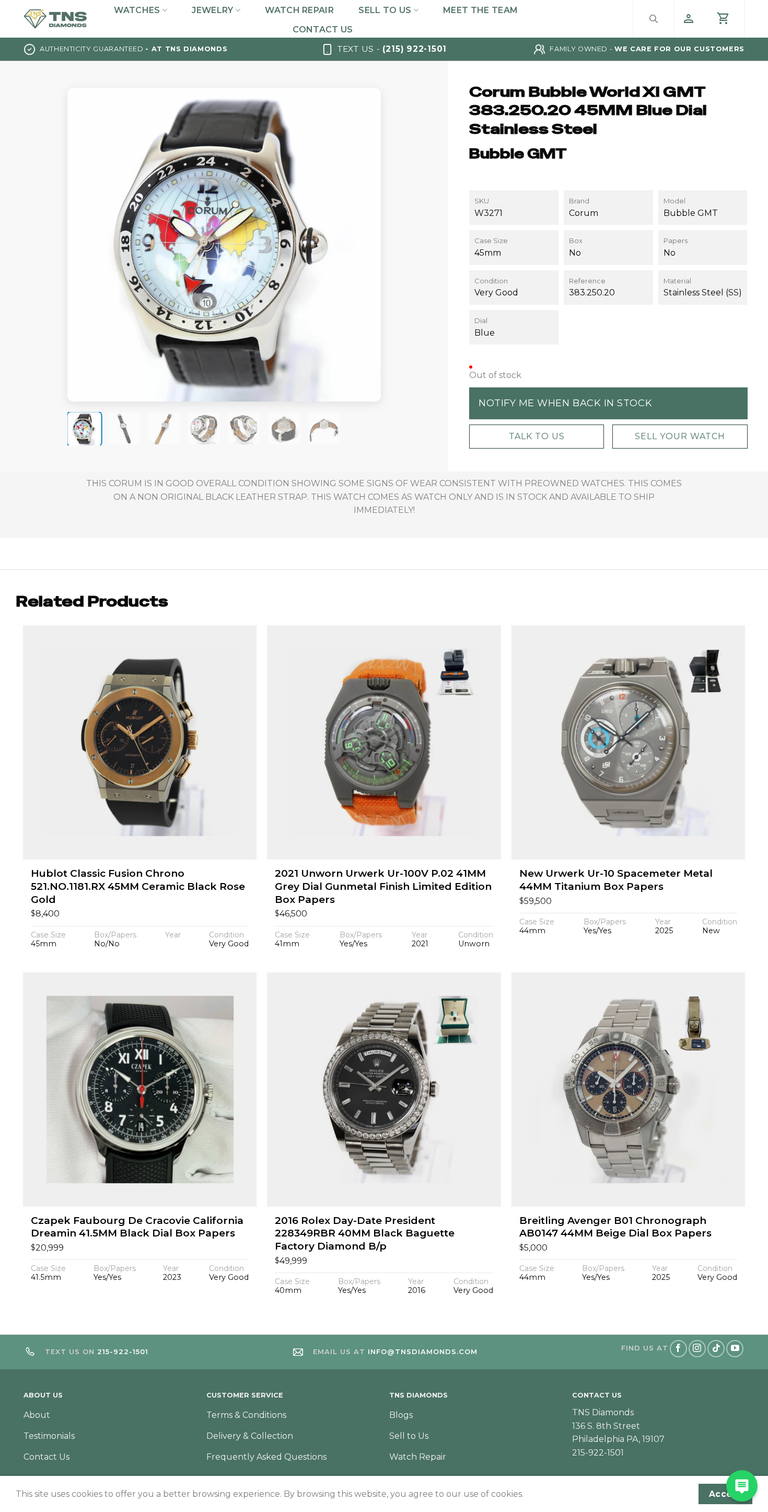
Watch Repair (299, 10)
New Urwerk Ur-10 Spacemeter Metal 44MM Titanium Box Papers (616, 879)
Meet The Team (480, 10)
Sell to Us (384, 10)
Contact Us (323, 30)
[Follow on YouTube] (734, 1348)
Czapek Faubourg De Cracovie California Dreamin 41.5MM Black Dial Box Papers (137, 1227)
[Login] (688, 19)
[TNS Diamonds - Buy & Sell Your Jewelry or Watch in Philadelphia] (55, 18)
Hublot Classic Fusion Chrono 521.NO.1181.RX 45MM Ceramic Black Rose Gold (138, 886)
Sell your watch (679, 436)
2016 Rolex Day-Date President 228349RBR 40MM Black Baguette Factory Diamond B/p (365, 1233)
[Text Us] (742, 1486)
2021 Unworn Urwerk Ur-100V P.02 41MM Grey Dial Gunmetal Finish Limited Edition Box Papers (383, 886)
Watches (137, 10)
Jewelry (212, 10)
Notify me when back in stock (565, 402)
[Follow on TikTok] (716, 1348)
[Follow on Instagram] (697, 1348)
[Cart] (723, 19)
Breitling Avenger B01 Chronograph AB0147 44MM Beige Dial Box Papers (615, 1227)
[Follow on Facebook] (678, 1348)
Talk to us (536, 436)
